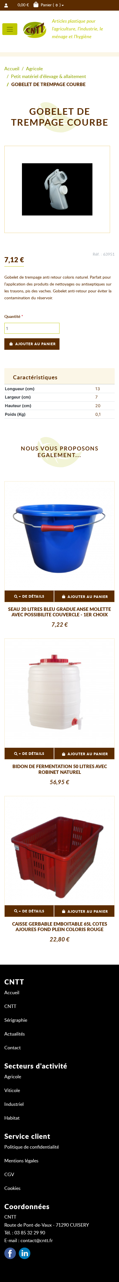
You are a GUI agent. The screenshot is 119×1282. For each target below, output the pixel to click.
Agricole (34, 69)
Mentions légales (21, 1161)
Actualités (14, 1034)
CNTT (10, 1006)
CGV (9, 1174)
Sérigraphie (15, 1020)
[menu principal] (9, 29)
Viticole (12, 1090)
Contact (12, 1048)
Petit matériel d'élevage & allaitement (48, 76)
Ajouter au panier (35, 344)
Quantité (12, 317)
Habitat (12, 1118)
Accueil (11, 69)
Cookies (12, 1188)
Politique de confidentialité (31, 1147)
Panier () (39, 5)
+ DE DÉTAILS (31, 596)
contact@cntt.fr (37, 1240)
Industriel (14, 1104)
